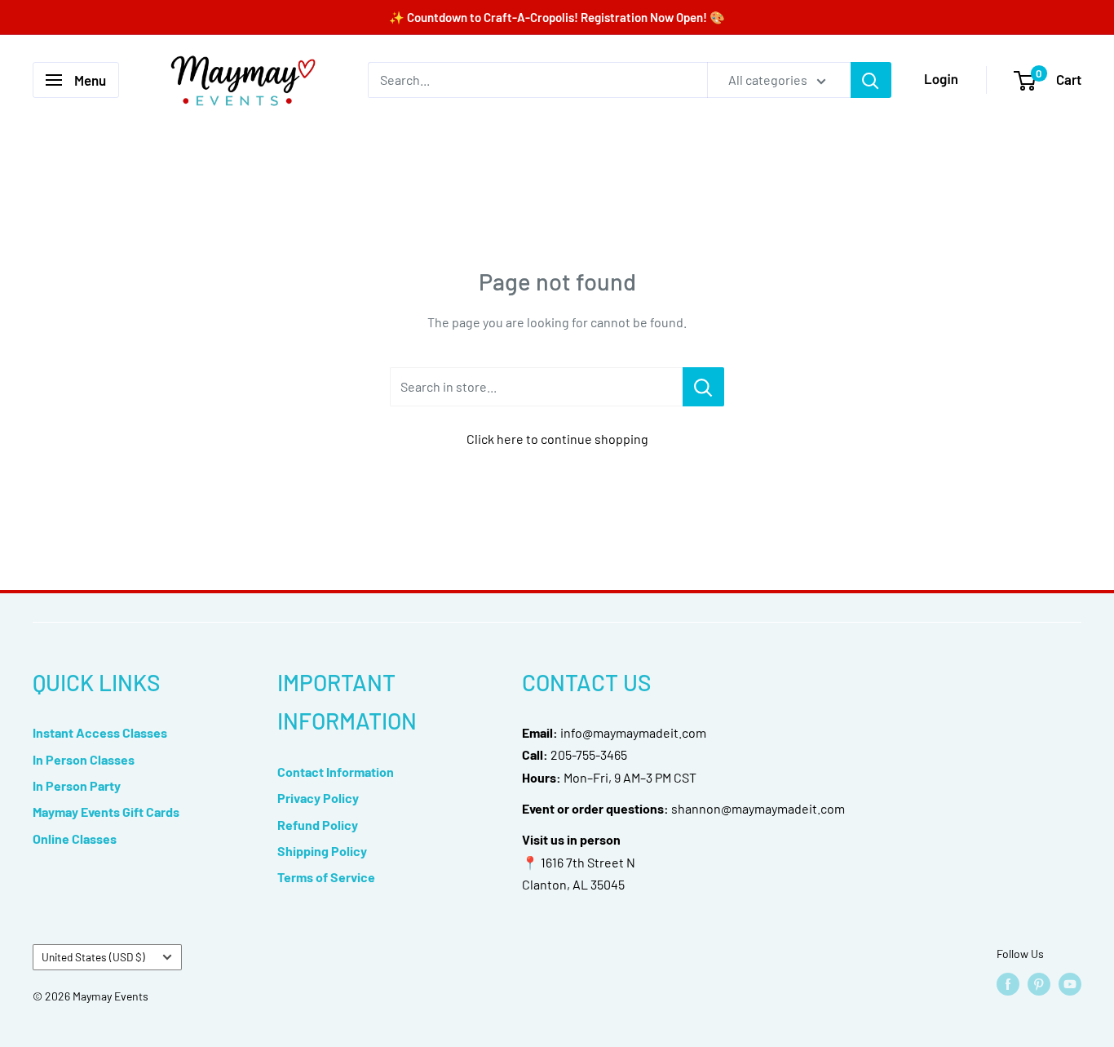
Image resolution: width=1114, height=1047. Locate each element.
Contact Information (335, 771)
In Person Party (77, 785)
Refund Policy (317, 824)
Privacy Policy (318, 797)
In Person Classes (84, 759)
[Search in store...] (703, 386)
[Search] (871, 80)
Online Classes (75, 838)
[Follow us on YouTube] (1070, 984)
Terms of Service (326, 877)
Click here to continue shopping (557, 438)
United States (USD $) (93, 957)
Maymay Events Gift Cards (106, 811)
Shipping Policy (322, 850)
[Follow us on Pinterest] (1039, 984)
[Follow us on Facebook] (1008, 984)
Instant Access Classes (100, 732)
